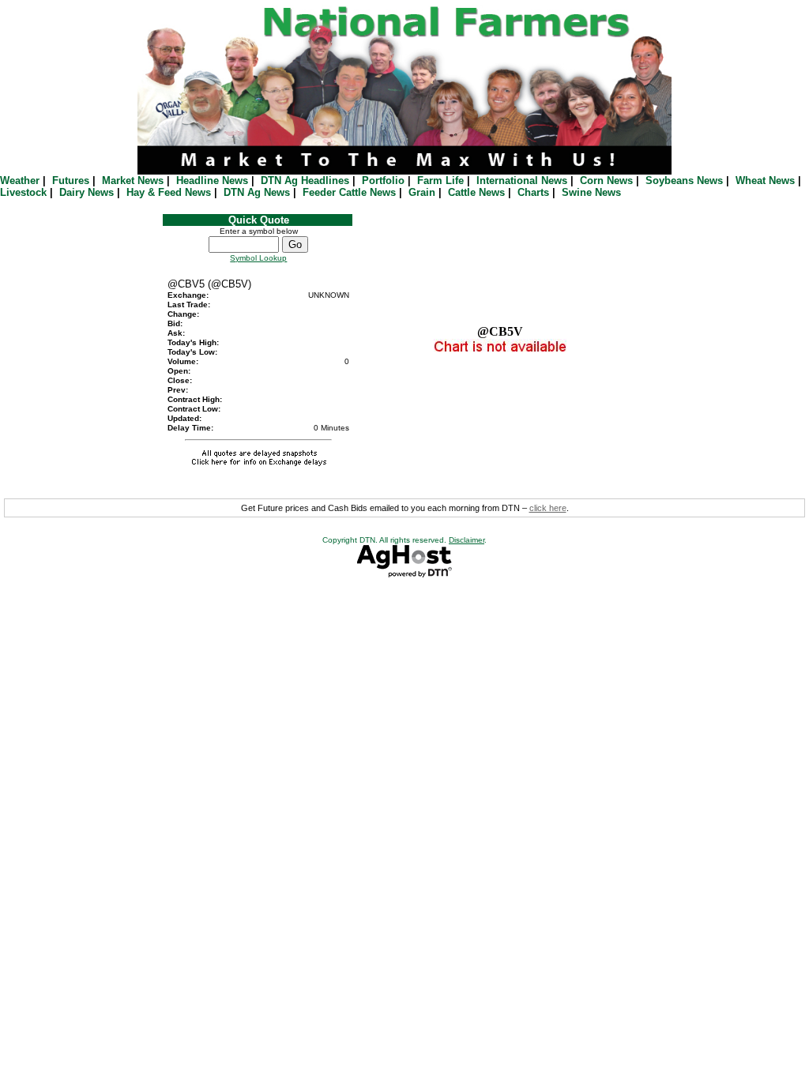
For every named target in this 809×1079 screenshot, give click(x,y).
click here (547, 508)
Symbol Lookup (258, 258)
